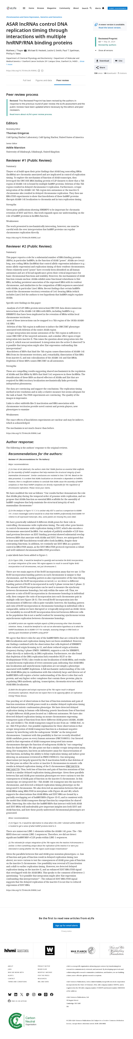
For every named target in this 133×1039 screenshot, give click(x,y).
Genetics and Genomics (51, 17)
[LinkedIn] (16, 995)
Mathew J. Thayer (16, 50)
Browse (40, 8)
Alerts (98, 8)
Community (64, 8)
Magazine (51, 8)
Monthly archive (45, 972)
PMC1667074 (72, 766)
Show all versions (105, 50)
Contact (11, 978)
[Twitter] (22, 995)
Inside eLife (42, 969)
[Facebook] (52, 995)
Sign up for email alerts (66, 925)
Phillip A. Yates (13, 53)
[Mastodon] (27, 995)
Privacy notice (66, 931)
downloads (110, 73)
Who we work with (16, 972)
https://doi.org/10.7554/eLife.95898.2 (21, 70)
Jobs (10, 969)
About (76, 8)
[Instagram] (34, 995)
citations (122, 73)
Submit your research (117, 8)
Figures (39, 80)
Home (31, 8)
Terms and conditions (17, 982)
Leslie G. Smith (54, 50)
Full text (27, 80)
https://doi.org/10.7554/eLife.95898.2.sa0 (23, 433)
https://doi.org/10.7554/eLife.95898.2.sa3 (23, 890)
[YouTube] (40, 995)
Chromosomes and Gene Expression (22, 17)
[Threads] (46, 995)
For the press (43, 975)
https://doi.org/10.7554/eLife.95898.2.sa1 (23, 237)
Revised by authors (107, 45)
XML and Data (43, 982)
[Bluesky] (10, 995)
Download (104, 61)
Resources (42, 978)
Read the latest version (110, 27)
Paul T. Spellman (71, 50)
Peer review (62, 80)
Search (85, 8)
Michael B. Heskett (37, 50)
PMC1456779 (12, 769)
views (98, 73)
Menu (22, 8)
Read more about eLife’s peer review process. (31, 114)
